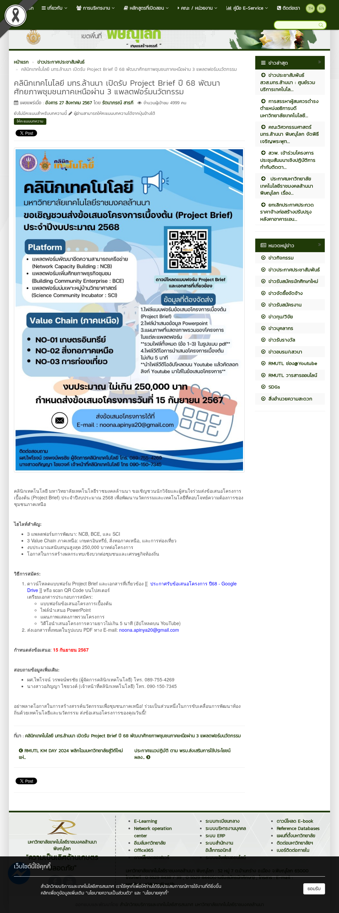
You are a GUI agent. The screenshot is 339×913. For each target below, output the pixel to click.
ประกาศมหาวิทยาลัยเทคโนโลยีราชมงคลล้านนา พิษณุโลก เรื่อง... (286, 186)
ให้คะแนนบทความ (30, 121)
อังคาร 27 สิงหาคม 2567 (68, 102)
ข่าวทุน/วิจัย (279, 316)
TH (310, 8)
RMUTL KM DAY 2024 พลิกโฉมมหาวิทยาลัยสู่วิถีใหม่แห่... (71, 754)
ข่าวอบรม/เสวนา (284, 351)
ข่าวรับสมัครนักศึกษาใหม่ (292, 281)
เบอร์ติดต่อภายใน (293, 850)
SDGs (273, 386)
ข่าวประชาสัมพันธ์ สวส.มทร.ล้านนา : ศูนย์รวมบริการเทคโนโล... (287, 82)
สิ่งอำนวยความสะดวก (289, 398)
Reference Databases (298, 828)
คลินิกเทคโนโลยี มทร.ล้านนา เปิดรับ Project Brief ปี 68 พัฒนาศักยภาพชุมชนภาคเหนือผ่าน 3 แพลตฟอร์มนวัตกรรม (133, 735)
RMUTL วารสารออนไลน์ (291, 375)
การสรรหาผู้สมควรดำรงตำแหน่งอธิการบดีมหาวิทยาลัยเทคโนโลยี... (289, 108)
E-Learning (145, 821)
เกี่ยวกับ (54, 8)
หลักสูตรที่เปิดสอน (146, 8)
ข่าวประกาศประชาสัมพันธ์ (293, 269)
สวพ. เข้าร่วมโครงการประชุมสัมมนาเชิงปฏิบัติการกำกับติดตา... (287, 160)
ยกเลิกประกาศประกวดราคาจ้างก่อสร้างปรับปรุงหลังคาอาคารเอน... (287, 212)
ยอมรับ (314, 888)
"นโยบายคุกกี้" (156, 893)
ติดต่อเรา (290, 8)
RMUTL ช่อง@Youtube (291, 363)
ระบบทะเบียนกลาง (223, 821)
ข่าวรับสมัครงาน (284, 304)
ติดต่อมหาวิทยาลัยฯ (295, 843)
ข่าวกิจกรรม (280, 257)
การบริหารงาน (95, 8)
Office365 (143, 850)
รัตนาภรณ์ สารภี (117, 102)
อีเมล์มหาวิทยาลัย (150, 843)
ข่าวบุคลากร (279, 328)
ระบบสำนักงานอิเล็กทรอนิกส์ (219, 847)
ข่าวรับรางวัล (280, 339)
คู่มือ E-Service (247, 8)
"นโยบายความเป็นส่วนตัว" (109, 893)
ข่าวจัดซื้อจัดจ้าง (284, 293)
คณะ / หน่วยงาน (196, 8)
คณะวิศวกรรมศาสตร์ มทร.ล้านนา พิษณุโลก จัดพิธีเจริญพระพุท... (289, 134)
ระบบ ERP (215, 835)
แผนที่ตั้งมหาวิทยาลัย (296, 835)
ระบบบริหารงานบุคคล (226, 828)
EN (321, 8)
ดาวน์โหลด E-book (295, 821)
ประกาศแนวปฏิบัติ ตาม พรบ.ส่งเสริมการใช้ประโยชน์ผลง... (182, 754)
